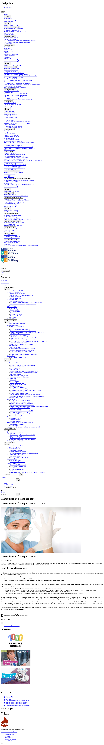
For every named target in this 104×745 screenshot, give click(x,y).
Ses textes (6, 52)
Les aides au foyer (8, 92)
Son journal (7, 57)
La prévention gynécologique (11, 139)
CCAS (5, 483)
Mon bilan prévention (9, 133)
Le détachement (8, 183)
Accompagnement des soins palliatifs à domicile (16, 94)
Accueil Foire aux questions (11, 37)
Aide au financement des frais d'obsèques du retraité (17, 83)
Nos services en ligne (9, 34)
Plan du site (7, 736)
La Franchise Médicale (10, 118)
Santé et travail (8, 151)
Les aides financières (10, 67)
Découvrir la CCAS (9, 45)
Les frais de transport (9, 124)
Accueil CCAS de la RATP (11, 25)
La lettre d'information (9, 224)
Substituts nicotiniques (9, 150)
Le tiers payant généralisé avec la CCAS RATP (16, 196)
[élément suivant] (2, 623)
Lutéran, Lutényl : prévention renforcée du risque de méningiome (20, 148)
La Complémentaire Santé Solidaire (13, 127)
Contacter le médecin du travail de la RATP (15, 165)
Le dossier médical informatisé (12, 238)
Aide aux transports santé (10, 81)
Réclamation (7, 244)
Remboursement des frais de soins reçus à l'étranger (17, 123)
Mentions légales (8, 737)
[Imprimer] (2, 490)
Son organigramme (9, 51)
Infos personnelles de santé (11, 242)
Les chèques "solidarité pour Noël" (13, 104)
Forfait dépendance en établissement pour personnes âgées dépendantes (22, 84)
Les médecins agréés (9, 230)
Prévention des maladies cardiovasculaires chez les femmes (19, 142)
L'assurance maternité (9, 174)
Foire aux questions (9, 36)
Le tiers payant (8, 193)
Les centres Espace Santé (11, 213)
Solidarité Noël (8, 101)
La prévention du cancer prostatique (13, 141)
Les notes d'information (10, 239)
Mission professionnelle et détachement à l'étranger (17, 178)
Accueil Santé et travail (10, 153)
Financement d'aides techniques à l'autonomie (15, 95)
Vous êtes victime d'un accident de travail (14, 154)
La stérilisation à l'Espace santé (12, 236)
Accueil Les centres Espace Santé (12, 215)
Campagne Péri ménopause (11, 135)
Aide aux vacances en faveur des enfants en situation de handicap (20, 76)
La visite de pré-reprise (10, 163)
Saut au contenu (8, 7)
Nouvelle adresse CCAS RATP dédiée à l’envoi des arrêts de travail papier (23, 160)
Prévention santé (9, 129)
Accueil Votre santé (9, 111)
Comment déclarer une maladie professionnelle (16, 157)
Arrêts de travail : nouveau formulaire (13, 162)
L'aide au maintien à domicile (11, 98)
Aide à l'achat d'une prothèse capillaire (14, 77)
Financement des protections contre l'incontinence (16, 74)
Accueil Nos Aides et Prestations (12, 65)
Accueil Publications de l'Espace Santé (14, 222)
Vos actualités (7, 58)
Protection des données (10, 739)
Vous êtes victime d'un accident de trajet (14, 156)
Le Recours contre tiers (10, 169)
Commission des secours (10, 71)
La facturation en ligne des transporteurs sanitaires (16, 200)
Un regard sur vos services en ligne (13, 197)
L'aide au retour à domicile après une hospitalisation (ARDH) (19, 99)
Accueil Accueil (8, 18)
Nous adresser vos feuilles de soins (13, 126)
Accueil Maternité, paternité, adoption (13, 172)
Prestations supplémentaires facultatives (14, 73)
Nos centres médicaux (9, 216)
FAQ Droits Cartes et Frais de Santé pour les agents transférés (20, 40)
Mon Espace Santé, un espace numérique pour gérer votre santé (20, 184)
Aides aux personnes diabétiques (12, 86)
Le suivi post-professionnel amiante (13, 145)
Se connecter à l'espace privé (11, 30)
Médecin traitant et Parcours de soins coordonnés (16, 116)
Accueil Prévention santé (10, 130)
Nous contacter (8, 43)
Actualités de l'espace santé (11, 212)
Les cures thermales (9, 120)
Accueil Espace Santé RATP (11, 210)
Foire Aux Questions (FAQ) (11, 39)
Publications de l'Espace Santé (12, 221)
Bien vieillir (7, 132)
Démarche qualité (9, 233)
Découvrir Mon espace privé (11, 27)
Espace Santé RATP (9, 484)
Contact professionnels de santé (12, 203)
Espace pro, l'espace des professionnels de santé (16, 202)
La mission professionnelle (11, 181)
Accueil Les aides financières (11, 68)
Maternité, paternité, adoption (12, 171)
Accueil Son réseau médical (11, 229)
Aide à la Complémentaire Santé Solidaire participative (18, 80)
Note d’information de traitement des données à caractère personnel (21, 245)
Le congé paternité (8, 175)
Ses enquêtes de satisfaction (11, 54)
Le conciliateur (8, 740)
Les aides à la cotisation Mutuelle (12, 79)
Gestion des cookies (9, 734)
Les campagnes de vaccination (12, 136)
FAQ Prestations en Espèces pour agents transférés (17, 42)
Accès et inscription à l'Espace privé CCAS (15, 31)
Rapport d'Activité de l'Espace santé (13, 225)
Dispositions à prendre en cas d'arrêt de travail (15, 159)
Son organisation (8, 49)
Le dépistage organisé (9, 138)
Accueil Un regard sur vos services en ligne (15, 199)
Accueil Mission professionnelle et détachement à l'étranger (19, 180)
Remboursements (9, 112)
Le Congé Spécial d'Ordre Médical (13, 166)
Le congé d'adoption (9, 177)
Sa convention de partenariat (11, 231)
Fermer (7, 289)
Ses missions (7, 48)
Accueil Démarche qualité (10, 235)
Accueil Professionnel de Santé (12, 191)
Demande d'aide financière (11, 70)
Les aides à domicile (10, 89)
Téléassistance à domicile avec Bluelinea (14, 96)
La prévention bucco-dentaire (11, 144)
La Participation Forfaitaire (11, 117)
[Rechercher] (21, 474)
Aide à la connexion (9, 33)
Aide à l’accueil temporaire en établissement (15, 87)
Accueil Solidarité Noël (10, 103)
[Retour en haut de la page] (2, 743)
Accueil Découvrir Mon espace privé (13, 28)
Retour (8, 16)
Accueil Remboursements (10, 114)
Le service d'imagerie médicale (12, 218)
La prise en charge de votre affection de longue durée (17, 121)
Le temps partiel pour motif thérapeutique (14, 168)
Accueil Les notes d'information (12, 241)
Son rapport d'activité (9, 55)
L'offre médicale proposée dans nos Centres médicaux (18, 219)
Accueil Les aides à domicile (11, 91)
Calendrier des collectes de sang (9, 732)
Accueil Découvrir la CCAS (11, 46)
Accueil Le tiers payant (10, 194)
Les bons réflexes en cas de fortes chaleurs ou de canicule (18, 147)
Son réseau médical (9, 227)
